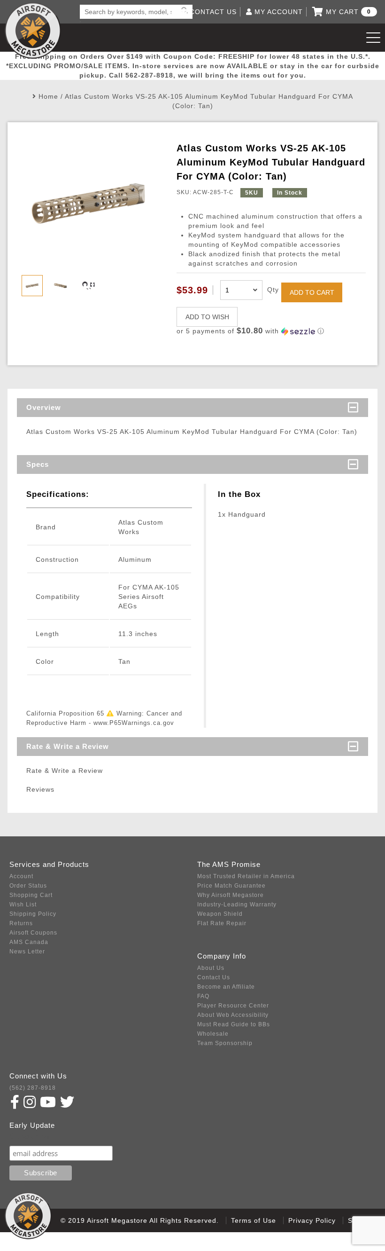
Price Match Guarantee (231, 885)
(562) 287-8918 (32, 1088)
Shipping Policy (32, 914)
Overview (43, 407)
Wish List (23, 904)
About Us (210, 968)
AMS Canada (28, 942)
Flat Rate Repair (221, 923)
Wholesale (213, 1034)
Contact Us (213, 977)
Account (21, 876)
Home (48, 96)
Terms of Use (253, 1220)
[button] (271, 331)
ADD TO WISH (207, 317)
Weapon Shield (220, 914)
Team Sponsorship (225, 1043)
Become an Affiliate (226, 986)
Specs (37, 464)
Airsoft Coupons (33, 932)
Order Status (28, 885)
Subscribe (29, 1137)
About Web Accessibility (233, 1015)
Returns (21, 923)
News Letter (27, 951)
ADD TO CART (312, 292)
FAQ (203, 996)
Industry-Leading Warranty (237, 904)
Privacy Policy (312, 1220)
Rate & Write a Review (67, 746)
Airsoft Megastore (33, 30)
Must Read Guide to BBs (233, 1024)
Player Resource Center (233, 1005)
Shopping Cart (31, 895)
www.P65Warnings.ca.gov (133, 722)
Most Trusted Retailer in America (246, 876)
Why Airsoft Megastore (230, 895)
